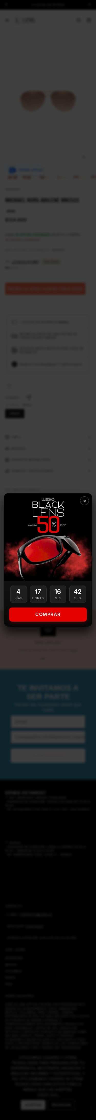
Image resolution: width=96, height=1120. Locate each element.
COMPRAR (48, 614)
